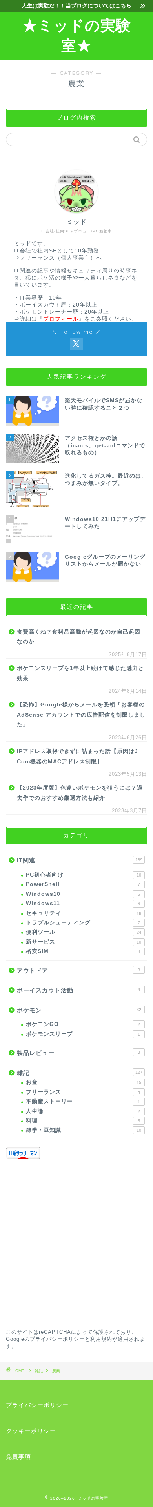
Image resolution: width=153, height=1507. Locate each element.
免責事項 (18, 1456)
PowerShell (83, 884)
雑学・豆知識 (83, 1130)
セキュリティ (83, 913)
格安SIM (83, 951)
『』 (60, 319)
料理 (83, 1121)
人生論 (83, 1111)
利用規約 (101, 1339)
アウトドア (78, 970)
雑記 (79, 1072)
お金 (83, 1082)
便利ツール (83, 932)
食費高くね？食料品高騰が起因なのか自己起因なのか (78, 637)
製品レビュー (78, 1052)
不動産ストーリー (83, 1101)
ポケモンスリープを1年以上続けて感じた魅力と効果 (80, 673)
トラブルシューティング (83, 923)
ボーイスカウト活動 (78, 990)
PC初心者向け (83, 875)
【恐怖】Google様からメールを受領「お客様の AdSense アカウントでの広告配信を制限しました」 (81, 715)
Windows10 (83, 894)
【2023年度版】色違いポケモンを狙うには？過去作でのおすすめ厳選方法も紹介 (80, 793)
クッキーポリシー (31, 1430)
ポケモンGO (83, 1024)
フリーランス (83, 1092)
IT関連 (79, 860)
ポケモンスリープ (83, 1034)
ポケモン (79, 1010)
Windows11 (83, 903)
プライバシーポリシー (57, 1339)
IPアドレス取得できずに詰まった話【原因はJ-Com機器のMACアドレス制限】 (78, 756)
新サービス (83, 942)
